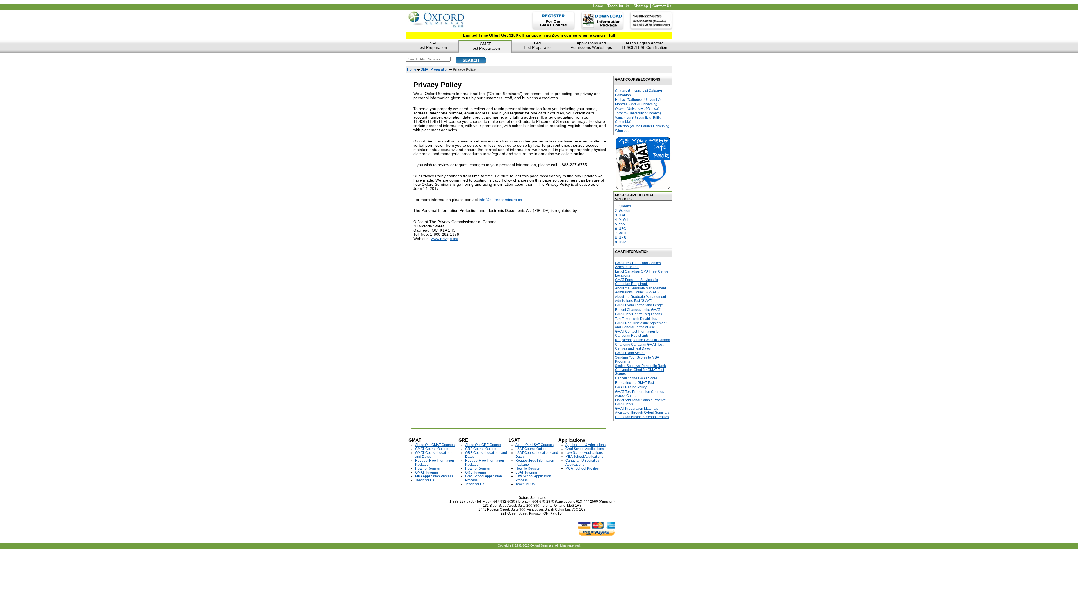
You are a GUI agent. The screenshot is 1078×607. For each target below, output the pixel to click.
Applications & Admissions (585, 445)
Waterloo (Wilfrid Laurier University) (642, 126)
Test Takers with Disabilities (636, 319)
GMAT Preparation (435, 69)
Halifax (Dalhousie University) (638, 100)
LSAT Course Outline (531, 449)
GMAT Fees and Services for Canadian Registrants (636, 282)
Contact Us (661, 6)
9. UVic (620, 242)
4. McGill (621, 220)
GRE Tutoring (475, 472)
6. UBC (620, 229)
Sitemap (641, 6)
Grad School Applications (584, 449)
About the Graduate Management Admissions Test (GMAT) (640, 299)
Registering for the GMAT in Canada (642, 340)
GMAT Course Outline (431, 449)
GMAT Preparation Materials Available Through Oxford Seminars (642, 411)
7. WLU (620, 233)
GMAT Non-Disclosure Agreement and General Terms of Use (640, 325)
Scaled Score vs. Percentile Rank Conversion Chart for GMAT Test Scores (640, 370)
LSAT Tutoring (526, 472)
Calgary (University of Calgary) (638, 91)
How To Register (427, 468)
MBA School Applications (584, 457)
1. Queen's (623, 206)
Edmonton (623, 95)
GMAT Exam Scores (630, 353)
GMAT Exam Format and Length (639, 305)
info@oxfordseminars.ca (500, 200)
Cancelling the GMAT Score (636, 378)
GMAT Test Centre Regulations (638, 314)
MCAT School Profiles (582, 468)
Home (598, 6)
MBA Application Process (434, 476)
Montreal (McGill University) (636, 104)
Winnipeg (622, 131)
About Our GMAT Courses (435, 445)
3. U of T (621, 215)
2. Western (623, 211)
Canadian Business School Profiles (642, 417)
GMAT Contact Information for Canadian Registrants (637, 334)
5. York (620, 224)
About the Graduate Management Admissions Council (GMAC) (640, 290)
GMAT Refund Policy (631, 387)
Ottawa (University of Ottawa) (637, 109)
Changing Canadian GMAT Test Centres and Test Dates (639, 346)
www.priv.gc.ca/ (444, 239)
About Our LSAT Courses (534, 445)
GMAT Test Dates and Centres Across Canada (638, 265)
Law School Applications (584, 453)
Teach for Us (618, 6)
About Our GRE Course (483, 445)
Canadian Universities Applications (582, 462)
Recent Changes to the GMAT (637, 310)
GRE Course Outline (480, 449)
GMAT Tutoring (426, 472)
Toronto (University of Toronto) (638, 113)
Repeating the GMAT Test (634, 383)
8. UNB (620, 238)
